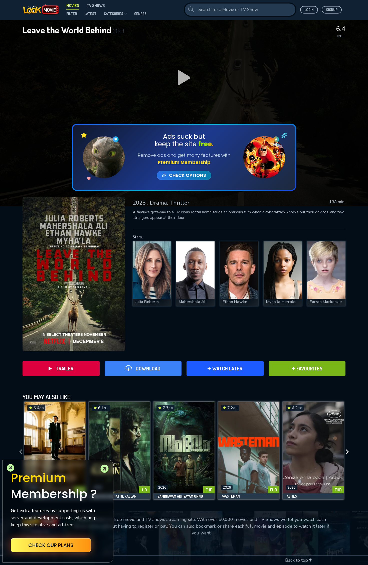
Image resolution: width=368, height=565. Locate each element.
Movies (72, 5)
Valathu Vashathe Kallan (114, 496)
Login (309, 10)
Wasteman (231, 496)
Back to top (297, 560)
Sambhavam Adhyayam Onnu (180, 496)
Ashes (292, 496)
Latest (90, 14)
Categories (113, 14)
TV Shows (96, 5)
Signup (331, 10)
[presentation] (19, 451)
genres (140, 14)
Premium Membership (184, 162)
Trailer (64, 368)
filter (71, 14)
